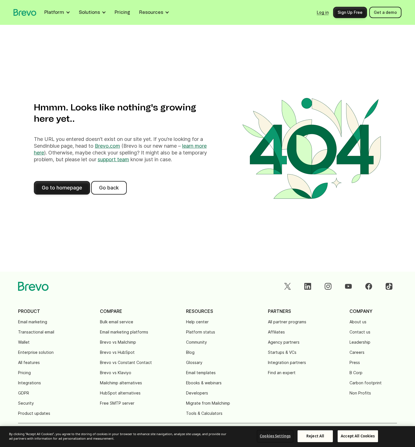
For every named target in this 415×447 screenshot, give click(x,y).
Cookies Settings (275, 436)
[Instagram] (328, 286)
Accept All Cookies (358, 436)
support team (113, 159)
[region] (207, 436)
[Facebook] (369, 286)
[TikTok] (389, 286)
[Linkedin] (308, 286)
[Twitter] (287, 286)
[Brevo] (25, 12)
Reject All (315, 436)
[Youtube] (348, 286)
